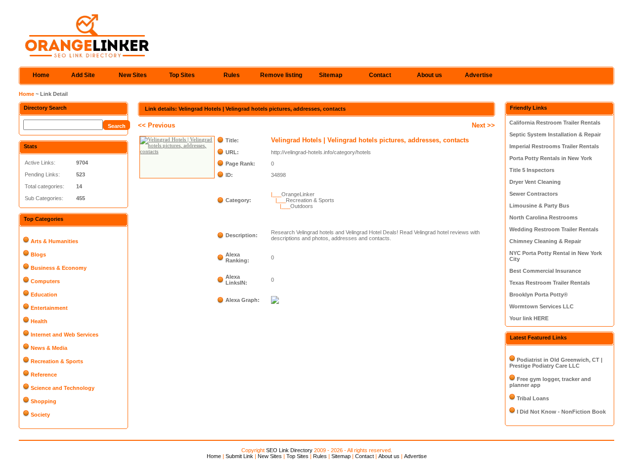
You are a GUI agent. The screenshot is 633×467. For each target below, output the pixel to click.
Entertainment (49, 308)
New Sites (133, 75)
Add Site (83, 75)
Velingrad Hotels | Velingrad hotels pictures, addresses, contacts (370, 140)
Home (41, 75)
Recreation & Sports (57, 361)
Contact (380, 75)
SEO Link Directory (289, 450)
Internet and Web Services (64, 335)
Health (39, 321)
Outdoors (301, 206)
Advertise (479, 75)
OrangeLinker (298, 194)
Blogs (38, 254)
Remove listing (281, 75)
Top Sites (182, 75)
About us (429, 75)
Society (40, 415)
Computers (45, 281)
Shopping (43, 401)
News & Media (49, 348)
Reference (44, 375)
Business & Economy (59, 268)
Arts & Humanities (54, 241)
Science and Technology (62, 388)
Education (44, 294)
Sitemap (330, 75)
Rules (232, 75)
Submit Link (239, 456)
